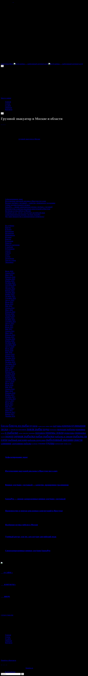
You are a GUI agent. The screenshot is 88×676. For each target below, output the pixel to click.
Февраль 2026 (10, 277)
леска (4, 429)
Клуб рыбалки (10, 672)
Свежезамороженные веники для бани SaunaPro (22, 215)
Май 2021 (8, 329)
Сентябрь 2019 (10, 364)
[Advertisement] (44, 18)
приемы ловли (54, 432)
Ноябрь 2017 (9, 395)
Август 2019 (9, 366)
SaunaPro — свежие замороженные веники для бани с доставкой (28, 207)
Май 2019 (8, 370)
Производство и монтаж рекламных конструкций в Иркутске (27, 209)
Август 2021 (9, 323)
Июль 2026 (9, 271)
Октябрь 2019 (10, 362)
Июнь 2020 (9, 350)
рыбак (39, 436)
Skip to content (6, 98)
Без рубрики (9, 226)
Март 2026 (9, 275)
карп (51, 426)
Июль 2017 (9, 403)
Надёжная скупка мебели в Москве (18, 211)
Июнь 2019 (9, 368)
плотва (20, 433)
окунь (2, 433)
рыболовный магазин (59, 439)
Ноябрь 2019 (9, 360)
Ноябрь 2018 (9, 376)
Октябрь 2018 (10, 377)
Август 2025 (9, 287)
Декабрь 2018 (10, 374)
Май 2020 (8, 352)
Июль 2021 (9, 325)
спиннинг (6, 443)
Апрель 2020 (9, 354)
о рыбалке (11, 432)
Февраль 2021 (10, 335)
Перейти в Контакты (8, 660)
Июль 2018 (9, 383)
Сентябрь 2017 (10, 399)
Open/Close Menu (7, 64)
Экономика (9, 262)
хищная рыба (59, 443)
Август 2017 (9, 401)
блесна (4, 425)
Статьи (7, 256)
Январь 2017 (9, 414)
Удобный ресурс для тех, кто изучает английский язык (25, 213)
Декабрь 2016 (10, 416)
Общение (8, 641)
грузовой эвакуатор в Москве (29, 139)
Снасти (8, 251)
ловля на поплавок (18, 429)
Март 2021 (9, 333)
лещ (9, 429)
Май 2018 (8, 387)
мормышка (53, 429)
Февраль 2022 (10, 312)
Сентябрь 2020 (10, 345)
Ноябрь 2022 (9, 294)
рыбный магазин (17, 439)
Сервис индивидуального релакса (17, 205)
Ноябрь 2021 (9, 318)
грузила (33, 425)
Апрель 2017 (9, 408)
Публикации (9, 249)
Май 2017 (8, 406)
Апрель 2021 (9, 331)
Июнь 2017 (9, 405)
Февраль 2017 (10, 412)
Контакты (8, 643)
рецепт (9, 436)
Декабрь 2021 (10, 316)
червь (66, 443)
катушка (57, 426)
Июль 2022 (9, 302)
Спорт (7, 255)
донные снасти (41, 426)
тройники (35, 443)
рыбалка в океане (64, 436)
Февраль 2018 (10, 393)
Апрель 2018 (9, 389)
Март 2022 (9, 310)
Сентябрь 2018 (10, 379)
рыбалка (48, 436)
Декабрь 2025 (10, 279)
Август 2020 (9, 347)
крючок (66, 425)
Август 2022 (9, 300)
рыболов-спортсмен (36, 440)
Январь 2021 (9, 337)
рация (3, 437)
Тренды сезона (10, 260)
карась (47, 426)
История (8, 237)
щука (69, 443)
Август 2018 (9, 381)
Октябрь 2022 (10, 296)
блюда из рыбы (19, 425)
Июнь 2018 (9, 385)
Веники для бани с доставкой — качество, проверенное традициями (30, 203)
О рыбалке (9, 247)
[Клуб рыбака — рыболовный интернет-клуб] (48, 64)
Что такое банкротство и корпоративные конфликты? (24, 216)
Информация (10, 235)
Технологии (9, 258)
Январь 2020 (9, 356)
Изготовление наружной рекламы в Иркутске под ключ (25, 201)
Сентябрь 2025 (10, 285)
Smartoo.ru (29, 668)
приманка (80, 432)
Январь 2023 (9, 290)
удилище (42, 443)
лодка (46, 429)
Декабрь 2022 (10, 292)
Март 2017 (9, 410)
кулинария (78, 425)
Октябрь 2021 (10, 319)
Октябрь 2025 (10, 283)
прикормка (69, 433)
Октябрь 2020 (10, 343)
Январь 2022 (9, 314)
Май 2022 (8, 306)
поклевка (32, 433)
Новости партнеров (12, 245)
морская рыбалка (66, 429)
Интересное (9, 233)
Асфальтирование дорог (14, 199)
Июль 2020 (9, 348)
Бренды (8, 227)
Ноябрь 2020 (9, 341)
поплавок (40, 433)
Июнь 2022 (9, 304)
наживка (80, 429)
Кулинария (9, 241)
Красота (8, 239)
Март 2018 (9, 391)
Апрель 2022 (9, 308)
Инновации (9, 231)
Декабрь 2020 (10, 339)
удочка (50, 443)
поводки (25, 433)
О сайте (8, 639)
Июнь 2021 (9, 327)
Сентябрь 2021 (10, 321)
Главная (8, 635)
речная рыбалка (24, 436)
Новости (8, 243)
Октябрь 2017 (10, 397)
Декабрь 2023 (10, 289)
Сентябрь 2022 (10, 298)
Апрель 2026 (9, 273)
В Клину (8, 229)
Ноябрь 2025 (9, 281)
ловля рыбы (34, 429)
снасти (78, 439)
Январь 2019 (9, 372)
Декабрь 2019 (10, 358)
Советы (8, 253)
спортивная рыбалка (21, 443)
